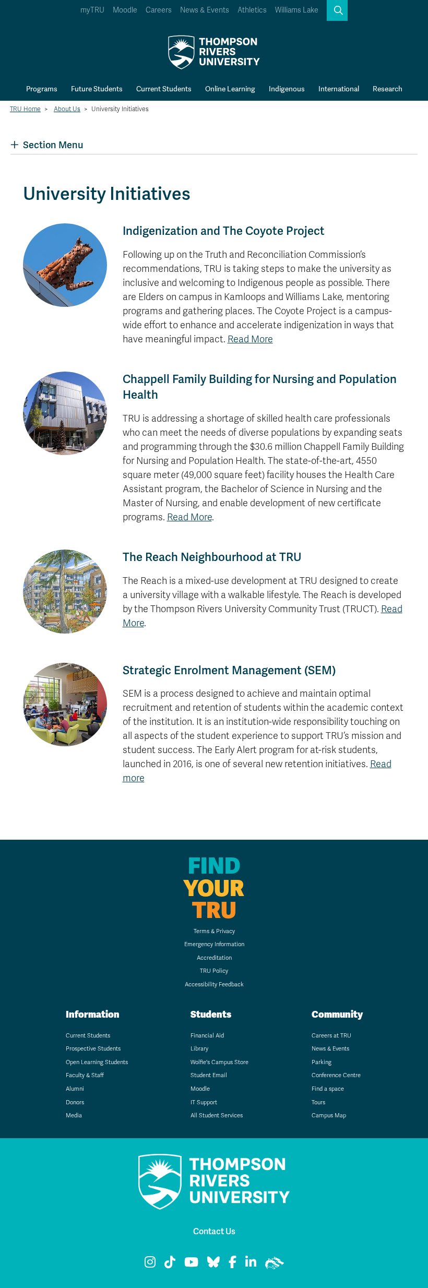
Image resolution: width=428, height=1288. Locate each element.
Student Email (209, 1075)
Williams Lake (296, 10)
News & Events (204, 10)
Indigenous (287, 88)
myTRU (92, 10)
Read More (250, 339)
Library (199, 1048)
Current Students (164, 88)
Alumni (75, 1089)
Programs (41, 88)
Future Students (97, 88)
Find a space (328, 1089)
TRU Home (25, 109)
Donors (75, 1102)
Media (74, 1115)
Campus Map (329, 1115)
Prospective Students (93, 1048)
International (338, 88)
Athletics (252, 10)
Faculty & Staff (85, 1075)
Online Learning (230, 88)
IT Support (204, 1102)
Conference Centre (336, 1075)
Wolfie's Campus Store (219, 1062)
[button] (337, 10)
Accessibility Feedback (214, 984)
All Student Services (217, 1115)
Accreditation (214, 958)
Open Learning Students (97, 1062)
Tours (318, 1102)
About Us (67, 109)
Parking (321, 1062)
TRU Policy (214, 971)
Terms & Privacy (214, 931)
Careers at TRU (331, 1035)
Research (387, 88)
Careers (159, 10)
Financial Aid (207, 1035)
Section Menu (53, 145)
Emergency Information (214, 944)
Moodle (125, 10)
